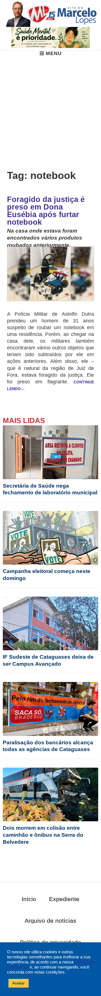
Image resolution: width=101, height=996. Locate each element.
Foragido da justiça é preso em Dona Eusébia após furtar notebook (46, 210)
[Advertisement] (50, 110)
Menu (53, 53)
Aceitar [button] (18, 983)
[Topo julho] (50, 37)
